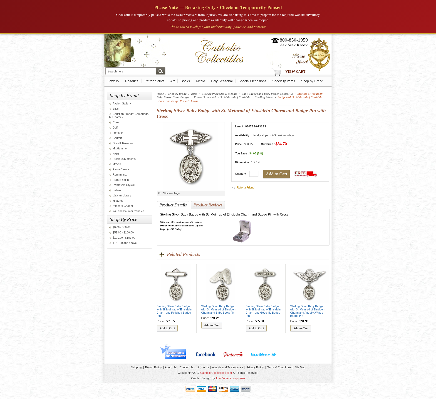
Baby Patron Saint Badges (173, 97)
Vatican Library (122, 195)
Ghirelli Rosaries (123, 143)
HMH (116, 153)
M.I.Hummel (120, 148)
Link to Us (203, 367)
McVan (117, 164)
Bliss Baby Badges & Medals (219, 93)
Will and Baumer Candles (128, 211)
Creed (116, 122)
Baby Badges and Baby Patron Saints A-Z (267, 93)
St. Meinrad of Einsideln (235, 97)
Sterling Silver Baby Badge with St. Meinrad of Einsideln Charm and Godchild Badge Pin (263, 311)
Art (172, 81)
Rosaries (132, 81)
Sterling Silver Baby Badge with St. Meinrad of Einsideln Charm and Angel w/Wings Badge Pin (307, 311)
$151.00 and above (125, 243)
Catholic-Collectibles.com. (216, 372)
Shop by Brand (312, 81)
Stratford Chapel (123, 206)
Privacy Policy (255, 367)
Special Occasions (252, 81)
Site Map (300, 367)
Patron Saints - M (205, 97)
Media (200, 81)
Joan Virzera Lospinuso (230, 378)
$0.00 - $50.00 (122, 227)
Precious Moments (124, 159)
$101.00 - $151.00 (124, 237)
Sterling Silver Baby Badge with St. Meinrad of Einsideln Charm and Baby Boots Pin (218, 309)
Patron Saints (154, 81)
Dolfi (115, 127)
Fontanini (118, 132)
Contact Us (186, 367)
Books (185, 81)
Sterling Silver (264, 97)
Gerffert (117, 138)
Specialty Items (283, 81)
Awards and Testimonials (227, 367)
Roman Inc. (120, 174)
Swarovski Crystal (124, 185)
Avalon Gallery (122, 103)
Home (160, 93)
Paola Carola (121, 169)
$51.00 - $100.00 (123, 232)
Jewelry (113, 81)
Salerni (117, 190)
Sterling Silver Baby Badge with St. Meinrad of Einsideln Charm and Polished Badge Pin (174, 311)
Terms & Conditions (279, 367)
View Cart (295, 71)
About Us (170, 367)
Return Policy (153, 367)
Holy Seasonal (222, 81)
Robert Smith (121, 179)
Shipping (136, 367)
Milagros (118, 200)
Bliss (116, 108)
